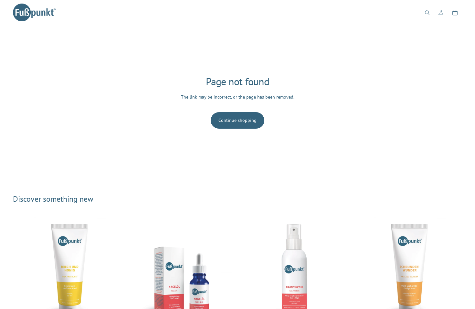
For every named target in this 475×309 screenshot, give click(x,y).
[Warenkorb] (455, 12)
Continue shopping (237, 120)
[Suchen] (427, 12)
